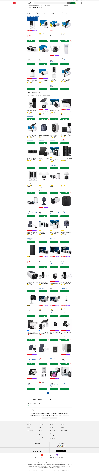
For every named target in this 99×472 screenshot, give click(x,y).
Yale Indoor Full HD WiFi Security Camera (43, 209)
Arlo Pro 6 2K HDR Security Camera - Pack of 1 (54, 258)
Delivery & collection (41, 424)
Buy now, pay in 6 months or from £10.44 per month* (55, 385)
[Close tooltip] (36, 18)
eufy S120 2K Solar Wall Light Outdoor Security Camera (66, 112)
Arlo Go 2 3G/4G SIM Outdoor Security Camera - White (55, 111)
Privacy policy (45, 457)
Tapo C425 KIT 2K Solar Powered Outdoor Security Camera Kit (65, 80)
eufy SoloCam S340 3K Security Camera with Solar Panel (44, 112)
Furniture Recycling (52, 438)
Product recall (41, 437)
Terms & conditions (61, 457)
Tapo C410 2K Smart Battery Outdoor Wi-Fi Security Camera (55, 32)
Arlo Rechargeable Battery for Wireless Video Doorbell (32, 258)
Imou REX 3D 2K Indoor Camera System (55, 332)
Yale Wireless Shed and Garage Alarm (66, 55)
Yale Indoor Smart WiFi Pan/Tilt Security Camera (44, 136)
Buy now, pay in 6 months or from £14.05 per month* (66, 263)
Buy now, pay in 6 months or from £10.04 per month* (44, 263)
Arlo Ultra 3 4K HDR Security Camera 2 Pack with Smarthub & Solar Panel (55, 307)
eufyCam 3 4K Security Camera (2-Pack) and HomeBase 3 (32, 208)
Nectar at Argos (52, 435)
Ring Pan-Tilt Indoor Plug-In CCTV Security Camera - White (54, 80)
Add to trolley (31, 40)
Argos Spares (40, 439)
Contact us (28, 425)
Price (58, 13)
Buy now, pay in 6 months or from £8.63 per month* (32, 163)
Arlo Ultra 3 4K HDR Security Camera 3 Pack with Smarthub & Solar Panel (44, 307)
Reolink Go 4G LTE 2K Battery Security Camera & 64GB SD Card (44, 355)
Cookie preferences (55, 457)
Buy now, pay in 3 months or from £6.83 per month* (55, 263)
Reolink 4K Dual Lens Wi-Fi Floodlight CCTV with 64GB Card (44, 183)
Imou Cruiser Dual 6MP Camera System (55, 283)
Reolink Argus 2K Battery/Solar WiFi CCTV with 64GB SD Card (32, 233)
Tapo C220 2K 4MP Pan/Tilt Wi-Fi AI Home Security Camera (43, 31)
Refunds (40, 427)
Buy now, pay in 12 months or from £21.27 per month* (55, 312)
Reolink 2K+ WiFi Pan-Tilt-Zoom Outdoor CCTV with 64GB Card (65, 183)
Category (38, 13)
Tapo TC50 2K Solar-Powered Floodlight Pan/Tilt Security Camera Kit (32, 333)
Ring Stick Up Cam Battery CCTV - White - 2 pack (32, 183)
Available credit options (52, 36)
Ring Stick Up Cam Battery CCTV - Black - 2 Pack (66, 159)
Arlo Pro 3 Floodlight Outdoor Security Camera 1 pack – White (55, 233)
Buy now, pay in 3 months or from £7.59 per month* (32, 287)
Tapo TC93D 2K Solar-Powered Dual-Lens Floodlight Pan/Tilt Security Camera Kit (43, 333)
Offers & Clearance (51, 13)
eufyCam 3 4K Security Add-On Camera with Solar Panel (32, 283)
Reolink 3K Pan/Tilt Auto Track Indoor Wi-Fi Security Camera (32, 81)
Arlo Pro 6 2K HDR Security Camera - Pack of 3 (66, 258)
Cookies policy (50, 457)
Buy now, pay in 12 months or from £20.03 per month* (55, 188)
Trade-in (51, 439)
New (44, 13)
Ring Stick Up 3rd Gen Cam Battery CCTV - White (31, 32)
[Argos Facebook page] (36, 451)
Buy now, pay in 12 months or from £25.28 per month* (43, 312)
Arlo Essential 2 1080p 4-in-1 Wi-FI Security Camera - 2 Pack (43, 233)
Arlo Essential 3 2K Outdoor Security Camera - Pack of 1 (66, 379)
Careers (62, 427)
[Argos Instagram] (42, 451)
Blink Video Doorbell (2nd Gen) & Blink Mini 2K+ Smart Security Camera (32, 111)
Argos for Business (64, 425)
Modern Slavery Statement (65, 430)
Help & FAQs (29, 424)
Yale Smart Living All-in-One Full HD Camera (32, 307)
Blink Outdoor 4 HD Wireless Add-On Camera (66, 208)
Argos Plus (40, 430)
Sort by (28, 11)
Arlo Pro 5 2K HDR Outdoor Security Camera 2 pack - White (54, 160)
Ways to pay (51, 424)
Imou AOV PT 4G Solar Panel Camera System (32, 380)
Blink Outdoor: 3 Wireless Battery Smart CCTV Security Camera (31, 159)
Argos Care (40, 434)
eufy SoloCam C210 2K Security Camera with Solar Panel (44, 159)
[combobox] (50, 3)
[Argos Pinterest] (40, 451)
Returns (40, 425)
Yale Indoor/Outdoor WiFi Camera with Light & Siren (66, 233)
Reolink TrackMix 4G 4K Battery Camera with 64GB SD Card (32, 356)
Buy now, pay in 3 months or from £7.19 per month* (44, 116)
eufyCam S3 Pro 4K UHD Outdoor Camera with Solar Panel (54, 208)
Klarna (51, 433)
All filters (66, 13)
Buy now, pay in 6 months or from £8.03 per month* (32, 359)
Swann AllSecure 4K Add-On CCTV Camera (54, 355)
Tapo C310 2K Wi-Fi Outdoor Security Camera (55, 57)
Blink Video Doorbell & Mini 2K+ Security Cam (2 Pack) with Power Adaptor (43, 283)
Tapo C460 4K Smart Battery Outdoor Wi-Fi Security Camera (43, 81)
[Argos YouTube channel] (33, 451)
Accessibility (36, 457)
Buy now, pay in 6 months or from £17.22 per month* (32, 213)
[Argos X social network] (38, 451)
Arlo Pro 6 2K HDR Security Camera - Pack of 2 (43, 258)
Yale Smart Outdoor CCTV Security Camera (65, 356)
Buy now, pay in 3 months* (53, 165)
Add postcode (31, 16)
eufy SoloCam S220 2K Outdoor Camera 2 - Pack (32, 56)
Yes (28, 405)
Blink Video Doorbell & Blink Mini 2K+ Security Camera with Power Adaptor (66, 283)
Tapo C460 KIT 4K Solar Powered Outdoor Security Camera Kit (31, 136)
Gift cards (51, 427)
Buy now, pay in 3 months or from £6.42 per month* (44, 237)
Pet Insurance (52, 436)
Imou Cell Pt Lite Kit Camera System (66, 332)
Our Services (52, 425)
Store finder (29, 427)
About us (62, 424)
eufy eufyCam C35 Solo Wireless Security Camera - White (54, 136)
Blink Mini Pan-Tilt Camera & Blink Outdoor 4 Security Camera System (66, 135)
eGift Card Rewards (52, 430)
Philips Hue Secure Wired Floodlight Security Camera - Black (55, 380)
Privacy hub (40, 457)
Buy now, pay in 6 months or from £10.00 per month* (55, 213)
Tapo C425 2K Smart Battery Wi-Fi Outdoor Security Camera (43, 56)
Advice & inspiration (30, 430)
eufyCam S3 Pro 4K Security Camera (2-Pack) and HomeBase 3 (55, 183)
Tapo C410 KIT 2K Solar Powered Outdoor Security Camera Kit (65, 31)
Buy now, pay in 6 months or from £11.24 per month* (55, 115)
